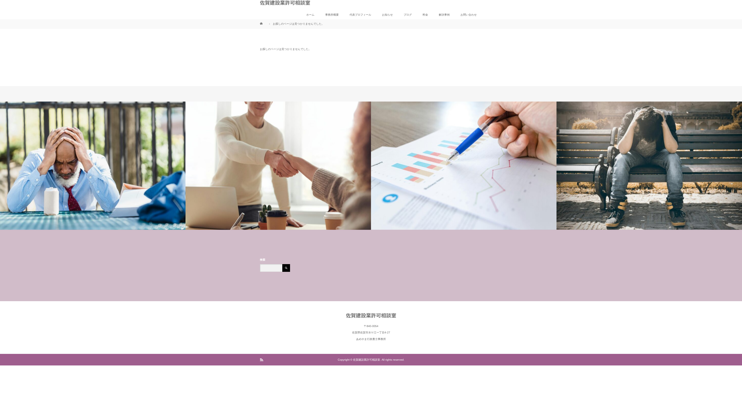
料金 (425, 14)
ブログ (408, 14)
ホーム (310, 14)
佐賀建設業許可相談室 (285, 2)
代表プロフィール (360, 14)
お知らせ (387, 14)
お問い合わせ (468, 14)
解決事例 (444, 14)
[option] (93, 166)
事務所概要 (332, 14)
